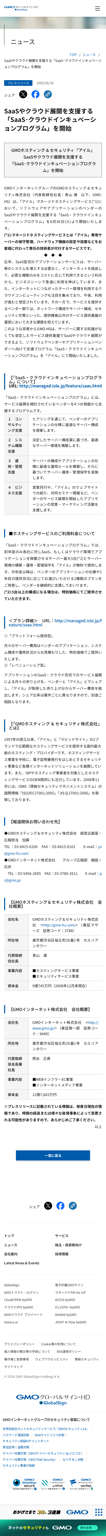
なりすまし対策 (73, 1459)
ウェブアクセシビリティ (51, 1359)
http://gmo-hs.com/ (59, 924)
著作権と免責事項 (16, 1359)
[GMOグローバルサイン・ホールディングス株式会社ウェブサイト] (53, 1403)
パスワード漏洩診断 (16, 1435)
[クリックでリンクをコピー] (48, 95)
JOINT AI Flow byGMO (70, 1322)
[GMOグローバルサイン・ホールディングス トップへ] (21, 8)
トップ (9, 1235)
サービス (61, 1235)
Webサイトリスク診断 (50, 1435)
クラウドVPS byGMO (18, 1307)
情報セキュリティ (87, 1359)
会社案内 (10, 1253)
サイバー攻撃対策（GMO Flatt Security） (30, 1459)
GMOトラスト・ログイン (21, 1292)
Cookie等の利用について (58, 1344)
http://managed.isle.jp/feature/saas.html (60, 386)
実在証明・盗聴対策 (16, 1447)
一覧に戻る (53, 1155)
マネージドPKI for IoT (70, 1292)
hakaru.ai (11, 1322)
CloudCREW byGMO (18, 1299)
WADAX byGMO (65, 1314)
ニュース (89, 54)
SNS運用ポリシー (69, 1351)
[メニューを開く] (97, 8)
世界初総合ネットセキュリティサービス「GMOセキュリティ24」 (46, 1428)
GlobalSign (11, 1285)
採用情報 (61, 1253)
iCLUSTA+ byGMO (67, 1307)
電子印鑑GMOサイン (69, 1285)
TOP (73, 54)
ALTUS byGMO (65, 1299)
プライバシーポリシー (19, 1344)
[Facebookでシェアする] (35, 95)
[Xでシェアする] (23, 95)
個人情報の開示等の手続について (27, 1351)
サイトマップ (13, 1366)
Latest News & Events (21, 1262)
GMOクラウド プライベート (23, 1314)
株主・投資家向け (68, 1244)
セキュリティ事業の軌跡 (19, 1465)
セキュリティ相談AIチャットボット (26, 1441)
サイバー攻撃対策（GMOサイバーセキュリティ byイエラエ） (43, 1453)
